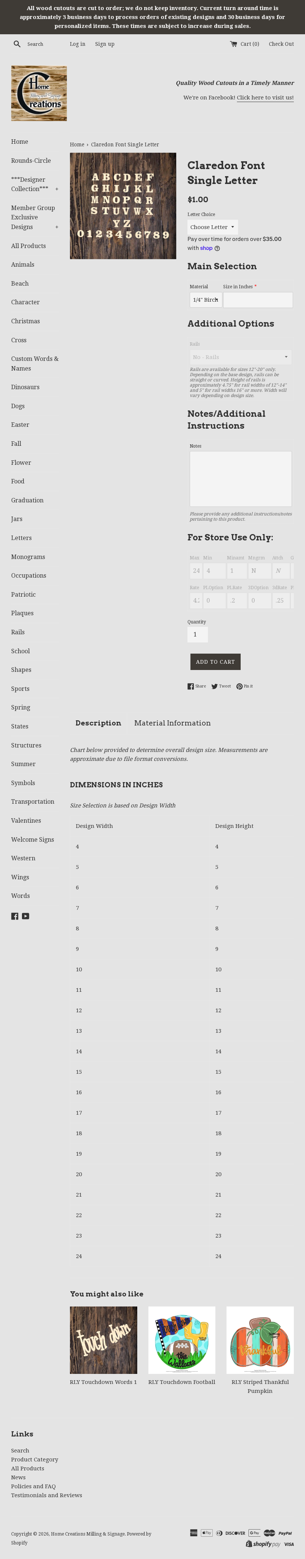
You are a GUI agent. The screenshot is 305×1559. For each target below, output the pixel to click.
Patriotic (23, 594)
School (20, 651)
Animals (22, 264)
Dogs (18, 406)
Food (18, 481)
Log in (78, 44)
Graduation (27, 500)
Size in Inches (238, 286)
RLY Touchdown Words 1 (103, 1382)
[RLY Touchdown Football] (182, 1340)
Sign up (105, 44)
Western (23, 858)
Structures (26, 745)
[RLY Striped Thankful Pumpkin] (260, 1340)
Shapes (21, 669)
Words (20, 895)
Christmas (25, 321)
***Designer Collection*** (35, 184)
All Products (28, 246)
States (19, 726)
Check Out (281, 44)
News (18, 1477)
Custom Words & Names (35, 363)
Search (20, 1450)
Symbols (23, 783)
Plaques (22, 613)
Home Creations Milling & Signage (88, 1534)
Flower (21, 462)
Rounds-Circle (31, 160)
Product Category (34, 1459)
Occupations (28, 575)
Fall (16, 443)
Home (19, 141)
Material (199, 286)
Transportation (32, 801)
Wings (20, 877)
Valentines (26, 820)
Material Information (172, 723)
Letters (21, 538)
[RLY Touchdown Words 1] (103, 1340)
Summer (23, 764)
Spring (20, 707)
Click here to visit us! (265, 97)
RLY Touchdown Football (181, 1382)
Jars (16, 519)
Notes (195, 446)
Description (98, 723)
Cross (18, 340)
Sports (20, 688)
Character (25, 302)
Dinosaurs (25, 387)
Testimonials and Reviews (46, 1495)
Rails (18, 632)
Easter (20, 424)
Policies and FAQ (33, 1486)
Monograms (28, 557)
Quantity (196, 622)
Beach (20, 283)
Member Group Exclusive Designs (35, 217)
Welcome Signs (32, 839)
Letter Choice (201, 214)
